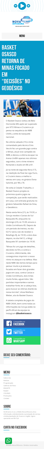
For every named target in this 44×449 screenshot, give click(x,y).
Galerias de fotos (10, 386)
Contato (6, 398)
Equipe (6, 391)
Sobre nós (7, 378)
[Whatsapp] (8, 441)
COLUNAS (7, 393)
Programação (8, 383)
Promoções (8, 396)
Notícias (6, 380)
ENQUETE (7, 388)
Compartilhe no (19, 323)
